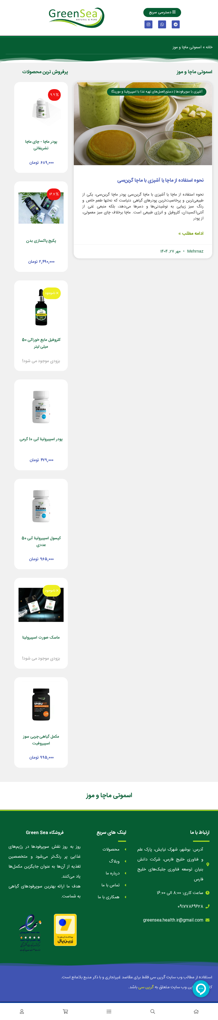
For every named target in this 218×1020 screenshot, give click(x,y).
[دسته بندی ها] (109, 1011)
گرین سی (146, 987)
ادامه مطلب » (191, 234)
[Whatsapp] (162, 24)
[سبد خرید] (65, 1011)
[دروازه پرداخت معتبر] (65, 929)
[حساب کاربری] (22, 1011)
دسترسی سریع (160, 12)
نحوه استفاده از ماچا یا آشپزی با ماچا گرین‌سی (160, 180)
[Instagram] (148, 24)
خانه (209, 47)
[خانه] (196, 1011)
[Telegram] (176, 24)
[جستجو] (153, 1011)
